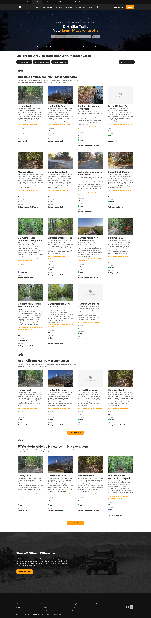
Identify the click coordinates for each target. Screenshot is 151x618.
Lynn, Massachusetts (64, 47)
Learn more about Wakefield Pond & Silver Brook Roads (91, 182)
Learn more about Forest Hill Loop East (121, 117)
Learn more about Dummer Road (121, 248)
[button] (24, 62)
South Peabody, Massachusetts (105, 47)
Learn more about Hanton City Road (60, 117)
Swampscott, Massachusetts (83, 47)
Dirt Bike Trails (60, 22)
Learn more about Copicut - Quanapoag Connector (91, 117)
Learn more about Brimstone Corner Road (60, 248)
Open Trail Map (24, 571)
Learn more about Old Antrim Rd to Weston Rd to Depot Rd (30, 248)
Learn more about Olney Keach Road (60, 182)
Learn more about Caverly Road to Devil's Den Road (60, 315)
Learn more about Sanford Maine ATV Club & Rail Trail (91, 248)
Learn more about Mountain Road (30, 182)
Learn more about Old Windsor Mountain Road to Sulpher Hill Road (30, 315)
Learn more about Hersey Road (30, 117)
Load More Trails (75, 432)
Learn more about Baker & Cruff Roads (121, 182)
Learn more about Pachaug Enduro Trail (91, 315)
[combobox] (72, 36)
